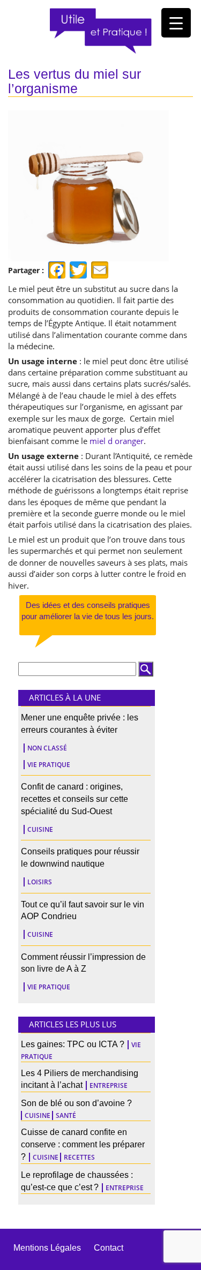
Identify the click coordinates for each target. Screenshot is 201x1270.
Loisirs (39, 881)
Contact (108, 1247)
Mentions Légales (47, 1247)
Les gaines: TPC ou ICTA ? (72, 1044)
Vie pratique (48, 764)
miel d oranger (117, 440)
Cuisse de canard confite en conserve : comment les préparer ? (83, 1144)
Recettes (79, 1157)
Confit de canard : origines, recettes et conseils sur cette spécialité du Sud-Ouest (74, 799)
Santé (66, 1115)
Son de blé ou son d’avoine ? (76, 1103)
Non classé (47, 748)
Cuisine (40, 829)
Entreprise (109, 1085)
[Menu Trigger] (176, 22)
